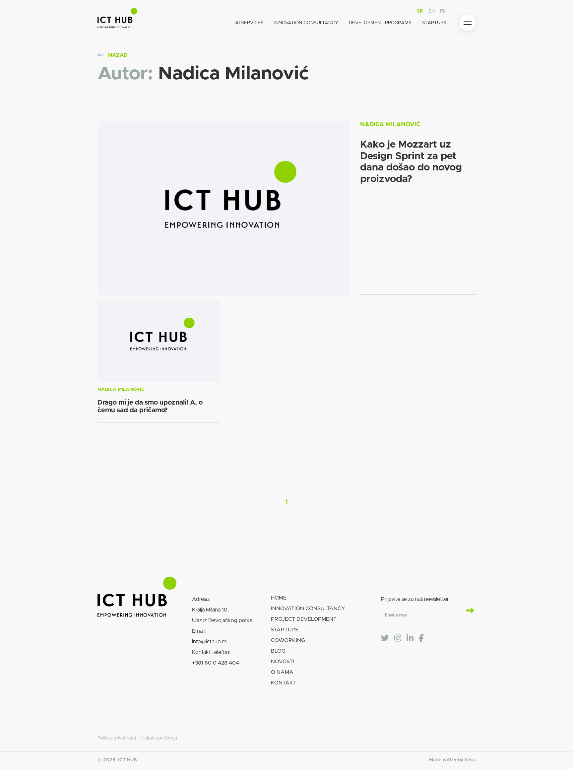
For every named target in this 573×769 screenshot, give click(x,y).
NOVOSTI (282, 661)
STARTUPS (284, 629)
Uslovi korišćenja (159, 738)
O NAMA (282, 672)
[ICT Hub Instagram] (397, 638)
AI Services (249, 23)
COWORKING (288, 640)
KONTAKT (283, 682)
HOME (278, 598)
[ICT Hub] (117, 19)
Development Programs (380, 23)
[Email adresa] (468, 611)
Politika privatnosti (116, 738)
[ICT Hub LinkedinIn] (410, 638)
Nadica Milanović (390, 125)
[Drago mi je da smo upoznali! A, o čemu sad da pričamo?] (158, 341)
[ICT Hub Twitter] (385, 638)
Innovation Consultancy (306, 23)
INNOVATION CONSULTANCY (308, 608)
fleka (470, 760)
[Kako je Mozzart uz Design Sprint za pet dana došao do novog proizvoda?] (223, 208)
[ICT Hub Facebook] (421, 638)
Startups (434, 23)
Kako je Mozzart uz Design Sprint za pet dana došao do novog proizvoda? (411, 162)
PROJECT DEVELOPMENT (304, 619)
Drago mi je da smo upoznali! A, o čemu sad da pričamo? (150, 406)
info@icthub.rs (209, 641)
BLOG (278, 651)
